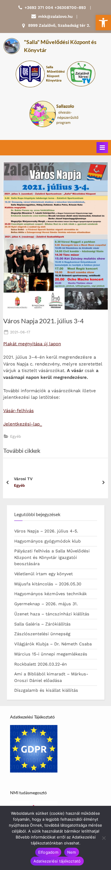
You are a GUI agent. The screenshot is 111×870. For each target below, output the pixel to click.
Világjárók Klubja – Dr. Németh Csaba (53, 644)
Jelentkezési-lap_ (22, 424)
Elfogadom (48, 852)
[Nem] (104, 838)
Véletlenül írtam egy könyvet (43, 573)
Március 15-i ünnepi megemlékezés (50, 654)
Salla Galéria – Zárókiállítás (42, 624)
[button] (103, 22)
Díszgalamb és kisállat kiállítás (46, 690)
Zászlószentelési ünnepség (42, 633)
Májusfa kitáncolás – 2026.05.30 (47, 583)
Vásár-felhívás (18, 410)
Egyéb (15, 436)
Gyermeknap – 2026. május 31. (46, 603)
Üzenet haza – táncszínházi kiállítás (51, 613)
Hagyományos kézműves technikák (50, 593)
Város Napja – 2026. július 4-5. (46, 531)
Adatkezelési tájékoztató (57, 861)
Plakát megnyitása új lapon (32, 343)
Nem (71, 852)
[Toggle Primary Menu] (102, 147)
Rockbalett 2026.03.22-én (40, 664)
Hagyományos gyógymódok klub (47, 541)
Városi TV (23, 478)
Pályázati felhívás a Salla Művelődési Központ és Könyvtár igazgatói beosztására (52, 557)
